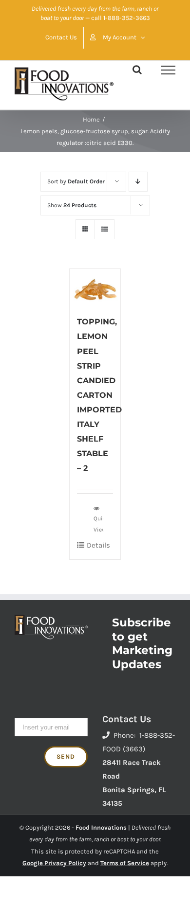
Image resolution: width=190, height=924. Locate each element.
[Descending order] (138, 182)
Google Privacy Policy (54, 863)
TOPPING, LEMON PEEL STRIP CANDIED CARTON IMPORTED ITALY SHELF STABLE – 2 (99, 395)
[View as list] (104, 229)
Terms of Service (124, 863)
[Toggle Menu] (168, 70)
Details (98, 545)
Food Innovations (101, 827)
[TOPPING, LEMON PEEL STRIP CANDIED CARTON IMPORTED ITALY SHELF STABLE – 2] (95, 287)
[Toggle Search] (137, 69)
